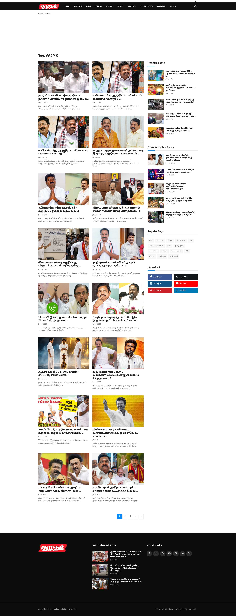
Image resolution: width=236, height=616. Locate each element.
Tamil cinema (176, 251)
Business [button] (161, 6)
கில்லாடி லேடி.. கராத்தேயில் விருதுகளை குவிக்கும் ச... (180, 213)
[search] (195, 6)
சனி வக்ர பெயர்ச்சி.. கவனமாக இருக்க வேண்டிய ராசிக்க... (180, 87)
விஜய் (152, 256)
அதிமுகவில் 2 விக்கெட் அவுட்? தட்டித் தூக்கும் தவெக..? (113, 264)
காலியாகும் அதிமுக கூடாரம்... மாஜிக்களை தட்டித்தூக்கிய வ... (115, 489)
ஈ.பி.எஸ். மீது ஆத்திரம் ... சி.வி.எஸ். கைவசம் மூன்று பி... (117, 97)
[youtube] (169, 553)
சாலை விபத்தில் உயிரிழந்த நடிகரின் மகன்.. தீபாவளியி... (180, 101)
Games (88, 6)
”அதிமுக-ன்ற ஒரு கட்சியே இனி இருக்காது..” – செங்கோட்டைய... (115, 319)
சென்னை (181, 241)
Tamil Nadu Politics (156, 246)
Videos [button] (109, 6)
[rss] (189, 553)
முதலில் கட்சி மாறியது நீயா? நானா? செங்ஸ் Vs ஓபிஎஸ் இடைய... (63, 97)
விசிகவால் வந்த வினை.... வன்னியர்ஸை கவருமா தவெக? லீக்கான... (115, 433)
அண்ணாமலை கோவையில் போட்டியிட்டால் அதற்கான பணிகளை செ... (126, 554)
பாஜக (164, 251)
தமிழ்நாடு (179, 246)
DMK (151, 241)
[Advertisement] (118, 35)
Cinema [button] (97, 6)
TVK (186, 251)
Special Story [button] (146, 6)
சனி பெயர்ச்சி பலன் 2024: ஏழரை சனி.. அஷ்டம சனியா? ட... (181, 73)
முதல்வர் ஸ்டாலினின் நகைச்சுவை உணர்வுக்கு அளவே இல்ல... (179, 157)
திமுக (170, 241)
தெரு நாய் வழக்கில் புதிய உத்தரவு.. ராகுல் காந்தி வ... (180, 199)
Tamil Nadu (153, 251)
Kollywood (174, 256)
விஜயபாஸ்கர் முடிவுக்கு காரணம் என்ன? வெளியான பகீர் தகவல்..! (116, 209)
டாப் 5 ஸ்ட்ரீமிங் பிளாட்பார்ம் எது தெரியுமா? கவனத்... (180, 171)
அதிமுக (162, 256)
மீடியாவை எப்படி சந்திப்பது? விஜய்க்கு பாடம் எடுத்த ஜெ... (59, 264)
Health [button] (120, 6)
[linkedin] (182, 553)
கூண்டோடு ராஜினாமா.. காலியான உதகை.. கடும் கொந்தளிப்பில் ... (63, 431)
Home (67, 6)
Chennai (160, 241)
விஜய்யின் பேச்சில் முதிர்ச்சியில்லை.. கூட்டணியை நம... (176, 186)
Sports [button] (131, 6)
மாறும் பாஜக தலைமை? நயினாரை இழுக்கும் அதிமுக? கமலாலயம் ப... (117, 152)
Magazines (77, 6)
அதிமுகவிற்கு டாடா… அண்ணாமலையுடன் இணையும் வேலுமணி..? (115, 375)
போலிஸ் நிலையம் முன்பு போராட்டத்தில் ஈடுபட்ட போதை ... (124, 568)
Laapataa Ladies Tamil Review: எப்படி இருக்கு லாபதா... (179, 129)
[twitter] (156, 553)
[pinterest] (176, 553)
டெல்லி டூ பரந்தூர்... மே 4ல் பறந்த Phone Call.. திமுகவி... (62, 319)
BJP (191, 241)
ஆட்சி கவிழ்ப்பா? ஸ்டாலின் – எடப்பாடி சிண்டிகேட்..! (58, 374)
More (172, 6)
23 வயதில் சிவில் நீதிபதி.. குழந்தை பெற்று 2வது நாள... (180, 115)
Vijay (169, 246)
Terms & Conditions (164, 609)
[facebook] (149, 553)
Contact (192, 609)
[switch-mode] (195, 1)
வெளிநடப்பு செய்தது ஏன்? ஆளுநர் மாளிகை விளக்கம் (125, 580)
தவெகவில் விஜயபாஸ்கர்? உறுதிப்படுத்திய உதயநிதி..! (58, 209)
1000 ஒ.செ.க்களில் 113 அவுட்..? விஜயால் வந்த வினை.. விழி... (59, 489)
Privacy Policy (181, 609)
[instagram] (162, 553)
